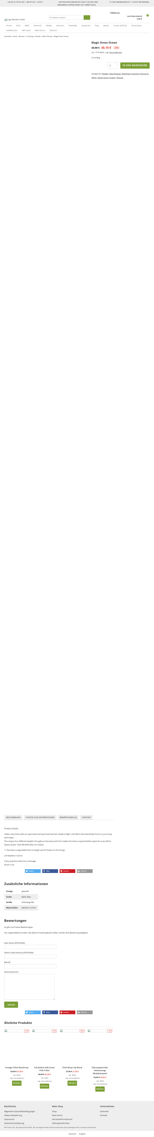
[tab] (13, 817)
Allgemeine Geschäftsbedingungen (19, 1111)
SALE (18, 25)
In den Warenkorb (135, 65)
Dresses (119, 77)
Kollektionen (11, 30)
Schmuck (37, 25)
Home (9, 25)
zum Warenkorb (134, 16)
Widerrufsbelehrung (13, 1115)
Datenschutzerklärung (14, 1123)
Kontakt (86, 817)
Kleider (49, 25)
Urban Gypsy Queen (106, 77)
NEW (27, 25)
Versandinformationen (62, 1119)
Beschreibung (13, 817)
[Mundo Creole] (26, 20)
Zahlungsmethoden (61, 1123)
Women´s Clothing (26, 36)
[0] (146, 19)
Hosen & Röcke (120, 25)
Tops (97, 25)
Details (16, 1083)
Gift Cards (26, 30)
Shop (15, 36)
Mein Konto (40, 30)
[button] (33, 871)
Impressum (9, 1119)
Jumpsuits (86, 25)
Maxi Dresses (47, 36)
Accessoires (136, 25)
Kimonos (60, 25)
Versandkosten (115, 52)
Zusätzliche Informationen (40, 817)
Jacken (106, 25)
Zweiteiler (73, 25)
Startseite (7, 36)
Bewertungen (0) (68, 817)
